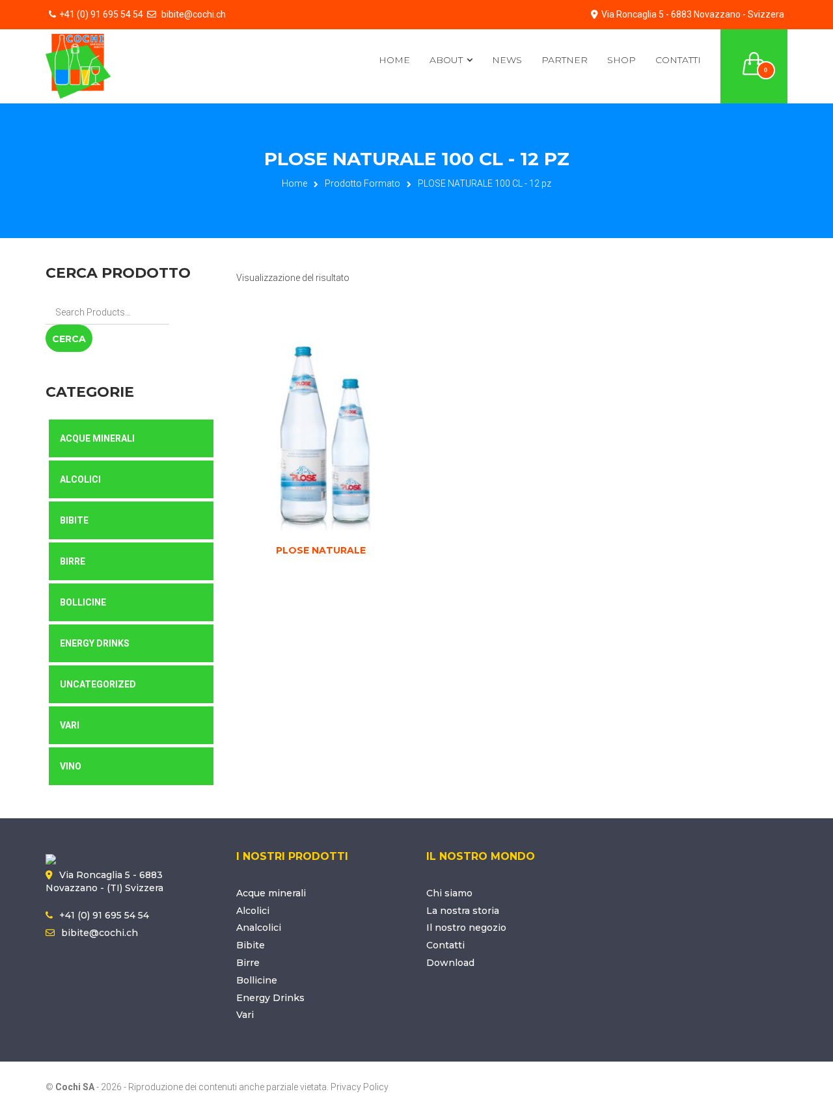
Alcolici (80, 479)
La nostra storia (462, 911)
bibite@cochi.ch (192, 14)
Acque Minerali (97, 438)
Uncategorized (98, 684)
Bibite (74, 520)
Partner (564, 60)
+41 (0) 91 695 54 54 (101, 14)
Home (394, 60)
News (507, 60)
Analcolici (258, 927)
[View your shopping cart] (754, 56)
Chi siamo (449, 893)
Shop (621, 60)
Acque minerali (271, 893)
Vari (69, 725)
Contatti (678, 60)
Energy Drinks (95, 643)
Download (450, 963)
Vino (70, 766)
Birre (72, 561)
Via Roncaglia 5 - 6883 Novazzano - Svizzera (692, 14)
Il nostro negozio (466, 927)
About (446, 60)
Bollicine (83, 602)
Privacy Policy (360, 1087)
